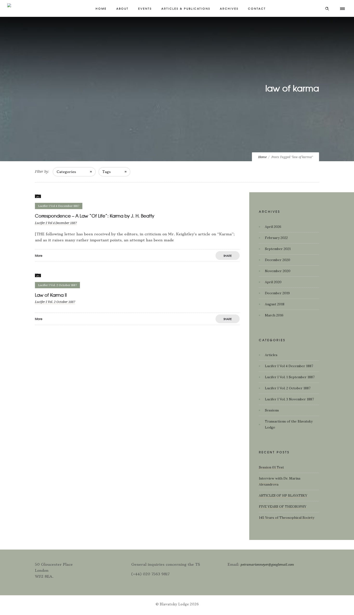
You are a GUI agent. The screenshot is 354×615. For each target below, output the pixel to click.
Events (145, 8)
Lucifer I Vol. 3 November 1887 (289, 399)
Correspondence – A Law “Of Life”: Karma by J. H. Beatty (94, 215)
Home (101, 8)
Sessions (272, 410)
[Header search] (327, 8)
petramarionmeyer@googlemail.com (267, 564)
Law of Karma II (51, 295)
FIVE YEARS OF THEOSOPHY (282, 506)
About (122, 8)
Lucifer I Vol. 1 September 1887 (290, 377)
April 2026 (273, 226)
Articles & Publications (185, 8)
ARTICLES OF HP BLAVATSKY (283, 495)
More (38, 255)
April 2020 (273, 282)
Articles (271, 355)
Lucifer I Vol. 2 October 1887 (287, 388)
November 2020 (277, 271)
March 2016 (274, 315)
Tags (106, 172)
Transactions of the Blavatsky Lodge (289, 424)
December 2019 (277, 293)
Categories (66, 172)
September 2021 (278, 249)
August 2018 (274, 304)
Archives (229, 8)
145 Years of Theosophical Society (286, 517)
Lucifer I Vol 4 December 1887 (289, 366)
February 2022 (276, 238)
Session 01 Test (271, 467)
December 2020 (277, 260)
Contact (257, 8)
